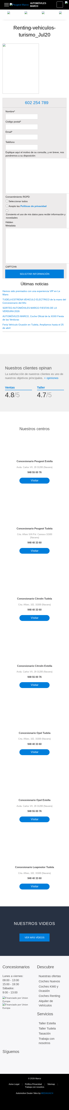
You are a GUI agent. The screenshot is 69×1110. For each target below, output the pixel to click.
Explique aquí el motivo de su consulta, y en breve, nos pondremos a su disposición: (35, 154)
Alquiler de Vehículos (46, 1003)
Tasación (45, 1033)
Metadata (11, 225)
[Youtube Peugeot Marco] (12, 1066)
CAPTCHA (11, 266)
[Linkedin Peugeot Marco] (19, 1061)
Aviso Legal (14, 1084)
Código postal (13, 121)
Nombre (10, 111)
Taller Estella (47, 1023)
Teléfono (10, 142)
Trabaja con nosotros (46, 1041)
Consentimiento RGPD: (18, 196)
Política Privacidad (33, 1084)
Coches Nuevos (49, 981)
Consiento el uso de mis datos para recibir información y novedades (35, 216)
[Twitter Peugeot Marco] (5, 1066)
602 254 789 (36, 102)
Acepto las (28, 206)
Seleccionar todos (18, 201)
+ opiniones (51, 378)
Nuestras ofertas (50, 976)
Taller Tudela (47, 1028)
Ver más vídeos (34, 937)
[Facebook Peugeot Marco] (12, 1061)
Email (9, 132)
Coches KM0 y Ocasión (48, 989)
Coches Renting (49, 996)
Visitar (34, 480)
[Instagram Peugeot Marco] (5, 1061)
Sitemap (51, 1084)
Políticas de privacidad (33, 206)
